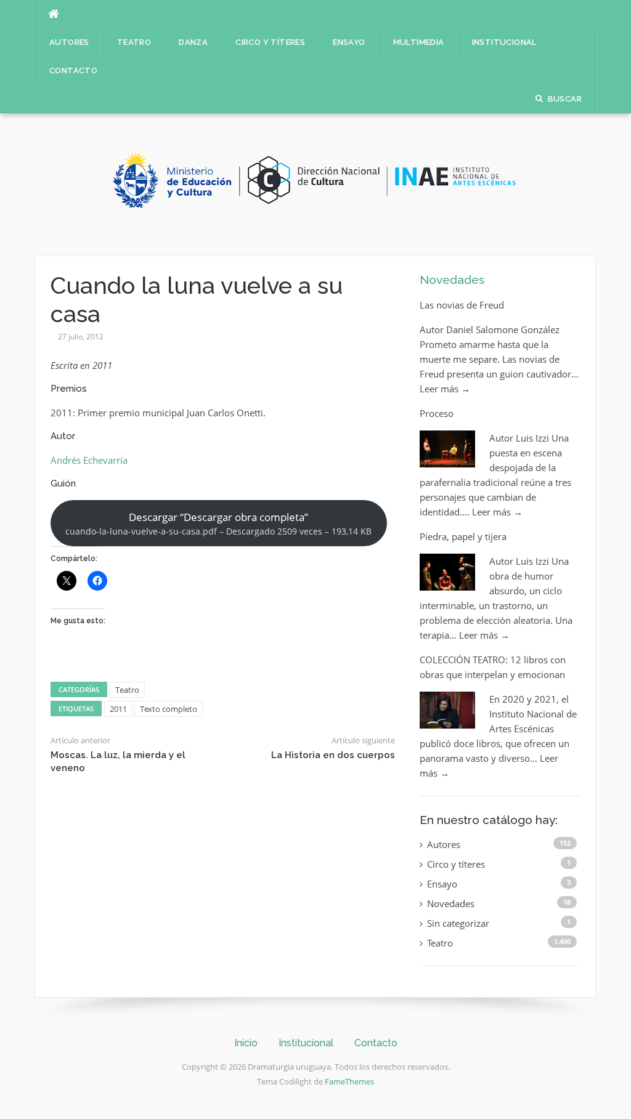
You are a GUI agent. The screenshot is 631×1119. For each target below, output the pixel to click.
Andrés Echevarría (89, 460)
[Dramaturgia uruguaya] (315, 183)
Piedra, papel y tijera (463, 536)
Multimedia (418, 42)
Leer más (445, 388)
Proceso (437, 413)
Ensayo (349, 42)
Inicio (246, 1043)
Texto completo (168, 708)
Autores (69, 42)
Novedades (452, 279)
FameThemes (349, 1081)
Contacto (73, 70)
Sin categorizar (458, 923)
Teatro (134, 42)
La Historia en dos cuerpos (333, 755)
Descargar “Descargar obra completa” (218, 523)
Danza (193, 42)
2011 (118, 708)
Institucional (504, 42)
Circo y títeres (270, 42)
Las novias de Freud (462, 305)
